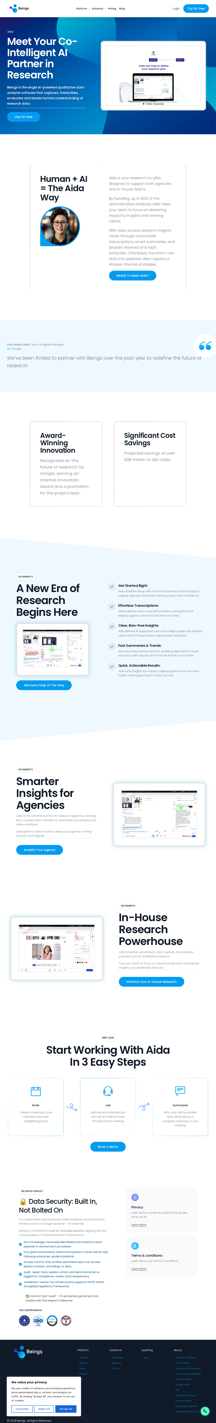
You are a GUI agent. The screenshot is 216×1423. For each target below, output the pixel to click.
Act (81, 1379)
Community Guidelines (188, 1373)
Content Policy (183, 1379)
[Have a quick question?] (205, 1412)
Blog (145, 1357)
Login (176, 8)
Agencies (116, 1363)
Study (82, 1368)
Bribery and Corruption (188, 1368)
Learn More (138, 1225)
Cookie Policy (183, 1384)
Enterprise (117, 1357)
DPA (178, 1390)
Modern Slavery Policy (188, 1411)
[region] (44, 1396)
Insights (83, 1373)
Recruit (83, 1363)
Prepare (83, 1357)
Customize (22, 1409)
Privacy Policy (183, 1363)
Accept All (66, 1409)
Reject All (44, 1409)
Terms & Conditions (186, 1357)
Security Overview (185, 1395)
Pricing (115, 1368)
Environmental (183, 1400)
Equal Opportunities (186, 1406)
